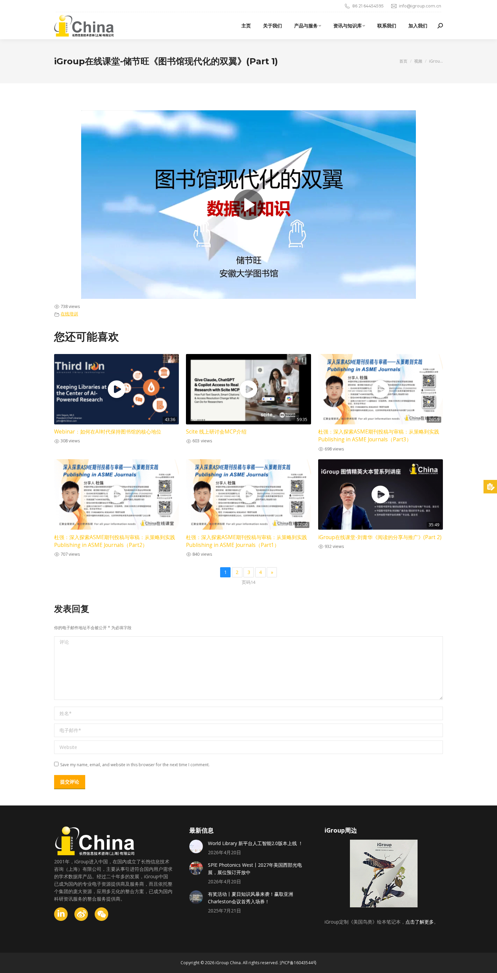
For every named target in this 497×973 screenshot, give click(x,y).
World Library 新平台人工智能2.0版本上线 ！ (255, 843)
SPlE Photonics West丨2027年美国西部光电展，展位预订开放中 (255, 869)
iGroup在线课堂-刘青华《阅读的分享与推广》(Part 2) (380, 537)
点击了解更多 (419, 922)
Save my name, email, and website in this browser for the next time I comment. (135, 765)
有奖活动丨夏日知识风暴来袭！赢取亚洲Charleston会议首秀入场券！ (250, 898)
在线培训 (69, 314)
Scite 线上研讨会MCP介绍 (216, 431)
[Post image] (196, 846)
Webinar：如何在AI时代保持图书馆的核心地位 (107, 431)
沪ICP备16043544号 (298, 963)
